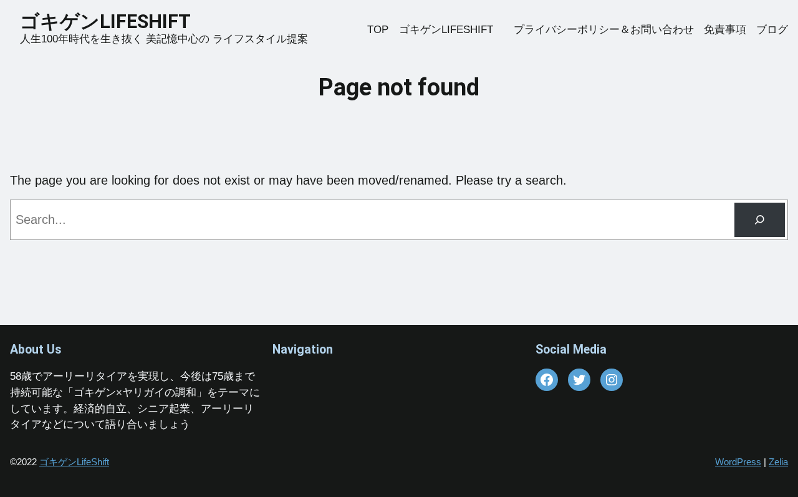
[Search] (759, 220)
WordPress (738, 461)
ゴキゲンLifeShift (74, 461)
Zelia (778, 461)
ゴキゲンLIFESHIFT (114, 21)
